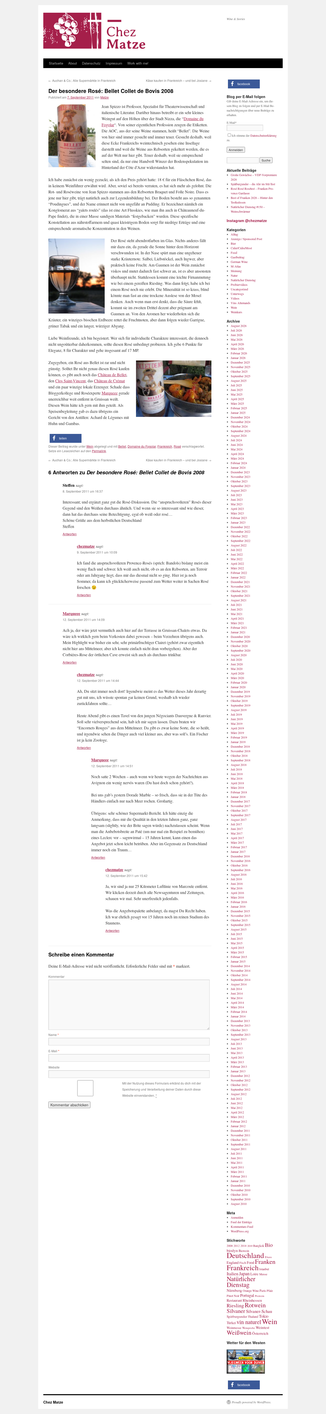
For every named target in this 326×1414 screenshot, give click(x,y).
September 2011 (240, 1144)
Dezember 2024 (240, 417)
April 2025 (237, 399)
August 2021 (239, 600)
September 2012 (240, 1089)
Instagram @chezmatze (247, 220)
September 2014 (240, 980)
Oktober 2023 (239, 481)
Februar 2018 (239, 792)
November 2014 (240, 970)
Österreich (260, 1333)
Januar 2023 (238, 522)
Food (234, 252)
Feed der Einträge (241, 1222)
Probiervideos (239, 284)
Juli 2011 (236, 1153)
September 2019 (240, 705)
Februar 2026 (239, 353)
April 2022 (237, 563)
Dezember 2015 (240, 911)
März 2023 (237, 513)
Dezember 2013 (240, 1021)
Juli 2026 (236, 330)
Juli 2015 (236, 934)
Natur (234, 275)
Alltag (234, 234)
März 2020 (237, 678)
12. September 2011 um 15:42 (126, 875)
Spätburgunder (237, 1316)
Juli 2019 (236, 714)
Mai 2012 (236, 1108)
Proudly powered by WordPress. (251, 1402)
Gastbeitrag (237, 257)
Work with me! (137, 63)
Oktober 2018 (239, 755)
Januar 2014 (238, 1016)
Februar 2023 (239, 518)
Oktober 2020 (239, 646)
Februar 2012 (239, 1121)
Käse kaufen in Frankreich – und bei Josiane (178, 80)
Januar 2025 (238, 413)
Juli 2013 (236, 1044)
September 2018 (240, 760)
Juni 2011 (237, 1158)
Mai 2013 (236, 1053)
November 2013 (240, 1025)
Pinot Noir (233, 1296)
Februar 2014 (239, 1012)
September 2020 (240, 650)
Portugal (247, 1295)
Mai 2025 (236, 394)
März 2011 (237, 1172)
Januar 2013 (238, 1071)
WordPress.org (240, 1231)
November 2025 (240, 367)
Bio (269, 1244)
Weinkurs (236, 312)
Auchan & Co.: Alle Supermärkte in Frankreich (82, 80)
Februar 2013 (239, 1066)
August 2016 (239, 874)
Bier (233, 243)
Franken (265, 1261)
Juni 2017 (237, 829)
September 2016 (240, 870)
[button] (66, 438)
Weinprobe (248, 1328)
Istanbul (264, 1269)
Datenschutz (91, 63)
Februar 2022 (239, 573)
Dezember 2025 (240, 362)
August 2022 (239, 545)
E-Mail (53, 1051)
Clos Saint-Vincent (70, 380)
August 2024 (239, 435)
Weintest (262, 1327)
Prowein (259, 1296)
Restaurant (234, 1300)
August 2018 (239, 765)
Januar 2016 (238, 906)
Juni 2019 (237, 719)
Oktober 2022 (239, 536)
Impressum (114, 63)
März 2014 (237, 1007)
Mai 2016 (236, 888)
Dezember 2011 (240, 1130)
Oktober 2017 (239, 810)
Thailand (253, 1316)
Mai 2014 (236, 998)
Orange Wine (251, 1291)
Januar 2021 (238, 632)
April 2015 (237, 948)
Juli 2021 (236, 605)
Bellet (122, 446)
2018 (243, 1246)
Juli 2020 (236, 659)
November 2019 (240, 696)
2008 (230, 1246)
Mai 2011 (236, 1162)
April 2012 (237, 1112)
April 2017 (237, 838)
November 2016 (240, 861)
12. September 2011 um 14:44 (98, 680)
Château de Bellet (112, 374)
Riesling (235, 1305)
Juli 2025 (236, 385)
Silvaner (236, 1310)
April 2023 (237, 509)
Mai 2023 (236, 504)
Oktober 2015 (239, 920)
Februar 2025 (239, 408)
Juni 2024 (237, 445)
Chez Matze (53, 1402)
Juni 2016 (237, 884)
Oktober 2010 (239, 1194)
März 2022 (237, 568)
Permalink (99, 451)
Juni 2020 (237, 664)
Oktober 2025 (239, 371)
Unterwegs (237, 294)
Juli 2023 (236, 495)
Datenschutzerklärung (263, 135)
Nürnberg (234, 1290)
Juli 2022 (236, 550)
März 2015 (237, 952)
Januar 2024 (238, 467)
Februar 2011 (239, 1176)
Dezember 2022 (240, 527)
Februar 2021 (239, 627)
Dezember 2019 (240, 691)
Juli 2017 (236, 824)
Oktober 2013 (239, 1030)
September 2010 (240, 1199)
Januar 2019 (238, 742)
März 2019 (237, 733)
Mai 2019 (236, 723)
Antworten (70, 534)
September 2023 (240, 486)
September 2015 (240, 925)
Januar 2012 (238, 1126)
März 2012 (237, 1117)
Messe (263, 1274)
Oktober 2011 (239, 1140)
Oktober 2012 (239, 1085)
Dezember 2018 (240, 746)
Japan (244, 1273)
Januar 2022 (238, 577)
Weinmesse (234, 1328)
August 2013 (239, 1039)
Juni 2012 (237, 1103)
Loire (254, 1273)
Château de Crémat (109, 380)
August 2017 (239, 820)
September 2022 (240, 541)
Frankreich (164, 446)
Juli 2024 (236, 440)
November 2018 (240, 751)
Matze (104, 97)
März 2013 (237, 1062)
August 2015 (239, 929)
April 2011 (237, 1167)
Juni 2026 (237, 335)
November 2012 (240, 1080)
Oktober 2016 (239, 865)
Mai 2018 (236, 778)
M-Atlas (236, 266)
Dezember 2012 (240, 1076)
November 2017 (240, 806)
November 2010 (240, 1190)
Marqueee (110, 393)
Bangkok (258, 1246)
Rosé (177, 446)
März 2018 (237, 787)
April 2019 (237, 728)
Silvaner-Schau (259, 1311)
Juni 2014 (237, 993)
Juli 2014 (236, 989)
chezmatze (86, 546)
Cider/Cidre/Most (241, 248)
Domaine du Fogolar (142, 446)
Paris (263, 1291)
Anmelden (237, 1217)
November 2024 (240, 422)
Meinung (236, 271)
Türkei (231, 1322)
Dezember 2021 (240, 582)
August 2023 (239, 490)
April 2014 (237, 1002)
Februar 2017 (239, 847)
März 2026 (237, 349)
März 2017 (237, 842)
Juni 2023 (237, 499)
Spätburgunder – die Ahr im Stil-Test (253, 184)
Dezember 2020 (240, 637)
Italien (232, 1273)
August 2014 (239, 984)
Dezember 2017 (240, 801)
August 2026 (239, 326)
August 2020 (239, 655)
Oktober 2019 (239, 701)
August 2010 (239, 1204)
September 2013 (240, 1034)
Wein (89, 446)
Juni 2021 (237, 609)
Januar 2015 (238, 961)
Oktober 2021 (239, 591)
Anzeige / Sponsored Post (246, 239)
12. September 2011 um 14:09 (84, 619)
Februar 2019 (239, 737)
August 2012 (239, 1094)
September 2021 (240, 595)
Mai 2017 (236, 833)
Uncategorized (239, 289)
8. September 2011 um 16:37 (83, 491)
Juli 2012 (236, 1098)
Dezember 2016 (240, 856)
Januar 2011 (238, 1181)
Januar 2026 (238, 358)
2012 (237, 1246)
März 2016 (237, 897)
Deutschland (245, 1255)
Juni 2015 (237, 938)
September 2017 (240, 815)
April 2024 (237, 454)
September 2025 (240, 376)
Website (54, 1067)
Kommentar (56, 976)
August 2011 (239, 1149)
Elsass (268, 1257)
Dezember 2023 (240, 472)
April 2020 (237, 673)
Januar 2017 (238, 852)
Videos (235, 298)
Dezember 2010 (240, 1185)
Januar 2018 (238, 797)
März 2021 (237, 623)
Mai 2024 (236, 449)
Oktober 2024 (239, 426)
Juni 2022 (237, 554)
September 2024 (240, 431)
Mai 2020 (236, 669)
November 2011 (240, 1135)
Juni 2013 (237, 1048)
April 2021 (237, 618)
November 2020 (240, 641)
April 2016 (237, 893)
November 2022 (240, 531)
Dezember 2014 (240, 966)
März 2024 (237, 458)
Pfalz (270, 1291)
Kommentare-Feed (242, 1226)
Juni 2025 (237, 390)
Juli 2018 (236, 769)
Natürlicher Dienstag (243, 280)
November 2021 (240, 586)
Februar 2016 (239, 902)
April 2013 (237, 1057)
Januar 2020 (238, 687)
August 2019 (239, 710)
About (72, 63)
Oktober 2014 (239, 975)
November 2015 (240, 916)
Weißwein (239, 1332)
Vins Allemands (240, 303)
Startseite (56, 63)
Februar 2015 (239, 957)
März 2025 (237, 403)
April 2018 (237, 783)
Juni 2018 (237, 774)
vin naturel (249, 1322)
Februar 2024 (239, 463)
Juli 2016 (236, 879)
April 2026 (237, 344)
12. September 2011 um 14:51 (112, 766)
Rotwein (255, 1305)
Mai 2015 (236, 943)
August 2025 (239, 381)
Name (53, 1034)
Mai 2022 (236, 559)
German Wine (239, 262)
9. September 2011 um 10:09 (97, 552)
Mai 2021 (236, 614)
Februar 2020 (239, 682)
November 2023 (240, 477)
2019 (249, 1246)
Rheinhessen (252, 1300)
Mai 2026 (236, 339)
